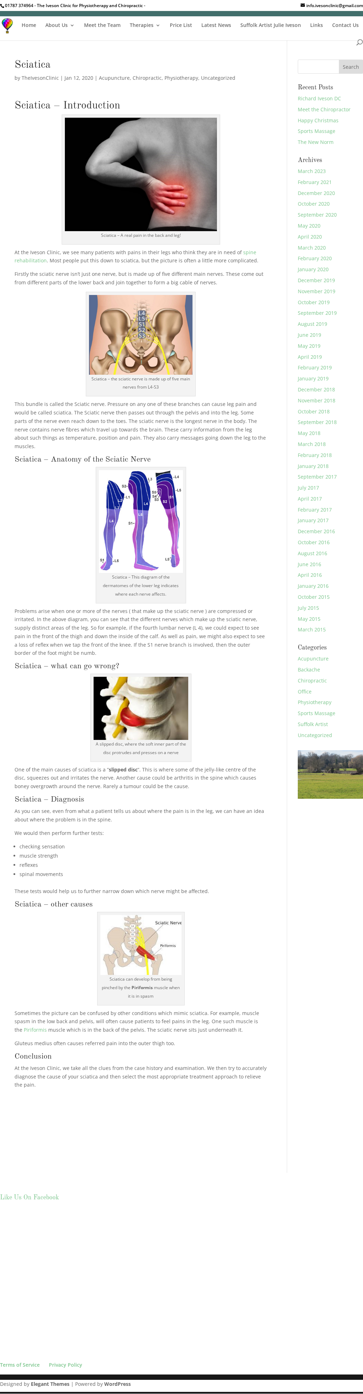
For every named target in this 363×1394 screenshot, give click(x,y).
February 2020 (315, 258)
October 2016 (314, 542)
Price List (181, 25)
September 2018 (317, 422)
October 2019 (314, 302)
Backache (309, 669)
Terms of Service (20, 1364)
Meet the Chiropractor (324, 109)
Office (305, 691)
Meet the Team (102, 25)
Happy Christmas (318, 120)
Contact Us (345, 25)
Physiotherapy (181, 77)
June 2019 (309, 334)
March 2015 (312, 629)
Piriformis (34, 1029)
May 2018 (309, 433)
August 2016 (312, 553)
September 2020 (317, 214)
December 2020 (316, 193)
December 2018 (316, 389)
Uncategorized (218, 77)
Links (316, 25)
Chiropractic (147, 77)
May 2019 (309, 345)
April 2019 (310, 356)
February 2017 (315, 509)
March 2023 (312, 171)
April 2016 (310, 574)
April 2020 (310, 236)
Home (29, 25)
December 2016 (316, 531)
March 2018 (312, 444)
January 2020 (313, 269)
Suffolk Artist (313, 724)
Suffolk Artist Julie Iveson (270, 25)
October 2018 (314, 411)
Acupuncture (114, 77)
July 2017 (308, 487)
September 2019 (317, 313)
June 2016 (309, 564)
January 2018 (313, 466)
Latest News (216, 25)
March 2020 (312, 247)
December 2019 (316, 280)
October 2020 (314, 203)
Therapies (141, 25)
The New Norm (316, 142)
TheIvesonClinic (40, 77)
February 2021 (315, 182)
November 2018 (316, 400)
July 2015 (308, 607)
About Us (56, 25)
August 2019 (312, 323)
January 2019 (313, 378)
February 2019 (315, 367)
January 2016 (313, 585)
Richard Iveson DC (319, 98)
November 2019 (316, 291)
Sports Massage (316, 131)
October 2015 (314, 596)
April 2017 (310, 498)
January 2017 (313, 520)
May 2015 (309, 618)
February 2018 (315, 455)
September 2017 (317, 476)
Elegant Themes (50, 1384)
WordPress (117, 1384)
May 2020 (309, 225)
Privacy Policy (65, 1364)
